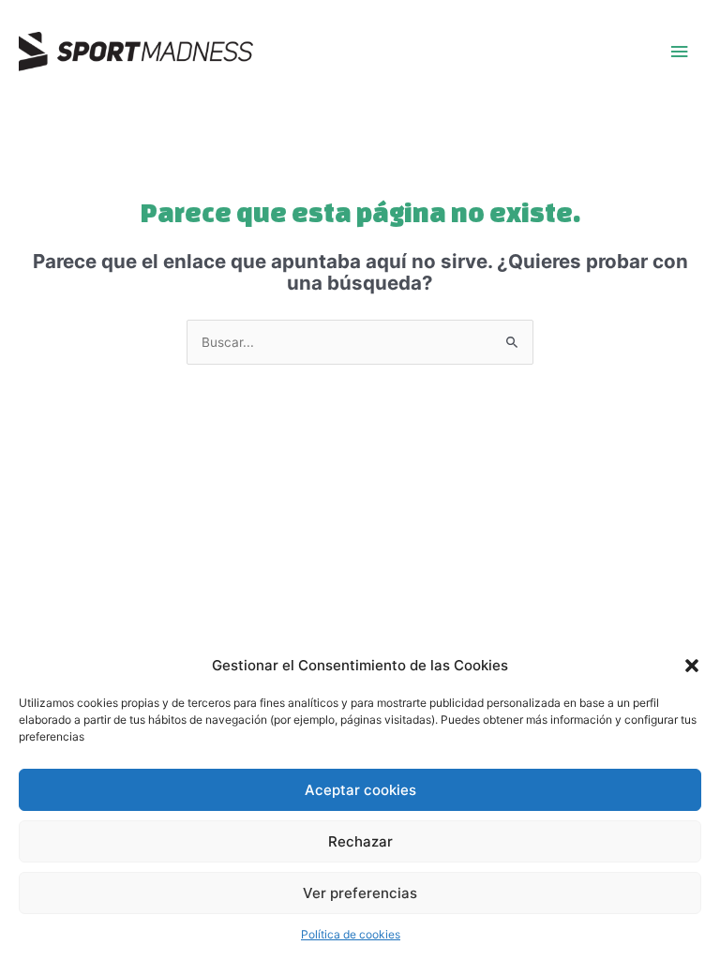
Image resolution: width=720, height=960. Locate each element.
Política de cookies (350, 934)
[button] (691, 665)
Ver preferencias (360, 893)
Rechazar (360, 841)
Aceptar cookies (360, 790)
